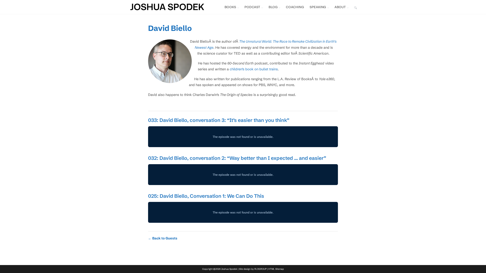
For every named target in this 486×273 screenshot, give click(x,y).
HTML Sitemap (276, 269)
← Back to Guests (162, 238)
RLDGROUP (260, 269)
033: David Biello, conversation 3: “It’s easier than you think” (218, 120)
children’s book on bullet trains (254, 69)
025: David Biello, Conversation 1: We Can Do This (206, 196)
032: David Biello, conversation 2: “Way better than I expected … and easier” (237, 158)
